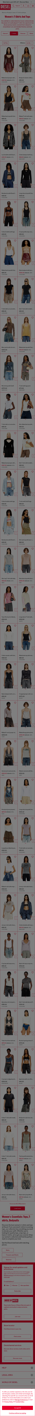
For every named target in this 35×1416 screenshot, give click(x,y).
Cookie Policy (20, 1401)
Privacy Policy (8, 1401)
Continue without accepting (17, 1413)
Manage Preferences (21, 1399)
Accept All (17, 1408)
